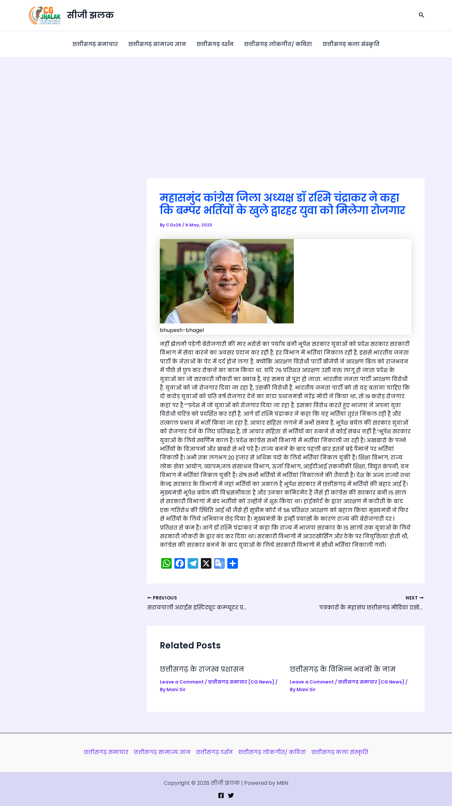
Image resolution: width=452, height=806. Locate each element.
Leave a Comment (182, 682)
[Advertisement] (226, 107)
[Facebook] (221, 795)
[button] (422, 15)
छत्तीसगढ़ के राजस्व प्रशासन (202, 669)
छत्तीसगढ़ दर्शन (215, 44)
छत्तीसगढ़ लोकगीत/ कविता (278, 44)
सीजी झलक (90, 15)
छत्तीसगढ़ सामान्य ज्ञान (157, 44)
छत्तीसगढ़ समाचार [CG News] (241, 682)
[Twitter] (231, 795)
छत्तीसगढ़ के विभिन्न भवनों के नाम (343, 669)
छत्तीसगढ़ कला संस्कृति (351, 44)
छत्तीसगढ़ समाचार (95, 44)
